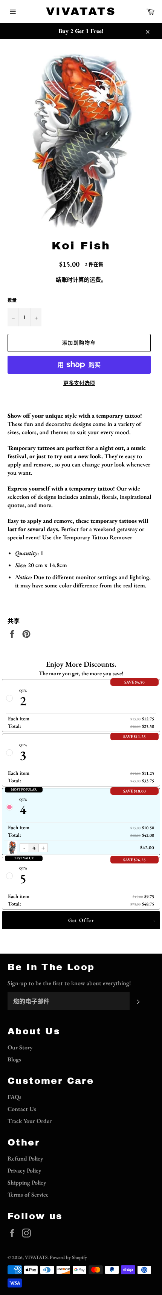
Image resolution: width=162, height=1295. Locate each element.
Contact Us (22, 1109)
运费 (95, 279)
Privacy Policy (24, 1170)
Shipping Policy (27, 1182)
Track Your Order (30, 1121)
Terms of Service (28, 1194)
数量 (12, 300)
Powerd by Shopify (68, 1257)
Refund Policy (25, 1158)
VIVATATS (81, 11)
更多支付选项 (79, 383)
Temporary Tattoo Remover (97, 537)
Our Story (20, 1047)
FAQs (14, 1097)
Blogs (14, 1059)
